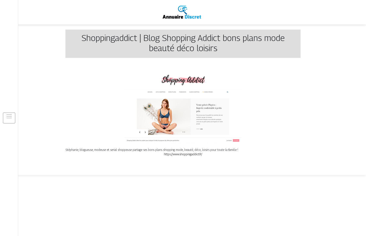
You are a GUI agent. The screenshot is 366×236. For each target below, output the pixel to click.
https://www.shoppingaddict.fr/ (183, 154)
